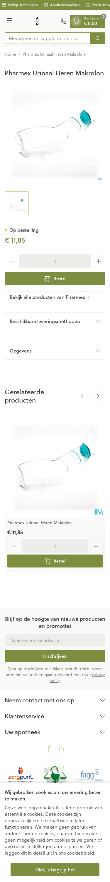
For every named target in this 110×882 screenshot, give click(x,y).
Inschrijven (55, 656)
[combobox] (48, 38)
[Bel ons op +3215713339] (63, 21)
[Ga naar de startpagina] (37, 21)
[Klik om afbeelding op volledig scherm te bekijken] (55, 133)
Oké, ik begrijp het (55, 869)
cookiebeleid (80, 853)
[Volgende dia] (98, 396)
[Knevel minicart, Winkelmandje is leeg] (76, 21)
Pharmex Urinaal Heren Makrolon (39, 523)
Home (10, 54)
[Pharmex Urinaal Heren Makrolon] (55, 466)
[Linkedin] (61, 748)
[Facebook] (49, 748)
